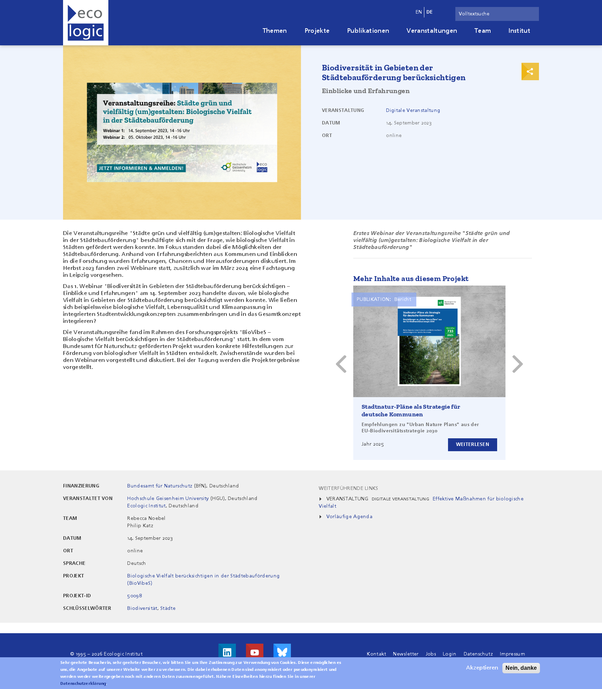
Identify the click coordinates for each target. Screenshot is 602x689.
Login (450, 654)
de (429, 12)
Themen (275, 31)
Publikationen (368, 31)
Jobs (431, 654)
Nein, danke (521, 668)
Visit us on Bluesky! (282, 652)
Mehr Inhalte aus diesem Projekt (411, 278)
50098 (134, 595)
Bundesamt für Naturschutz (159, 486)
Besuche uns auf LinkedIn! (227, 652)
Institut (519, 31)
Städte (168, 608)
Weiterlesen (472, 444)
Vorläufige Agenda (349, 516)
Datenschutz (478, 654)
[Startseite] (85, 22)
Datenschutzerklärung (83, 684)
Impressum (512, 654)
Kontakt (376, 654)
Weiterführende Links (348, 488)
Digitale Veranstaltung (413, 110)
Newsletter (405, 654)
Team (482, 31)
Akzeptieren (482, 668)
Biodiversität (142, 608)
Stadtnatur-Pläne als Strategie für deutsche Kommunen (411, 410)
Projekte (317, 31)
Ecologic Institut (146, 505)
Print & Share (530, 71)
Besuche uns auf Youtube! (254, 652)
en (419, 12)
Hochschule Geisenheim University (168, 498)
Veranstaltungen (432, 31)
